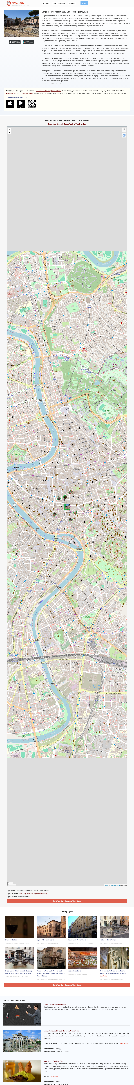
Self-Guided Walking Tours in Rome (48, 91)
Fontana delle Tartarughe (108, 940)
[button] (67, 506)
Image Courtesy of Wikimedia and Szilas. (47, 943)
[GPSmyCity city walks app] (18, 3)
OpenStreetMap (115, 885)
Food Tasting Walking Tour (53, 1061)
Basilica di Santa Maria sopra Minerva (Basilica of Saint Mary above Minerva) (113, 972)
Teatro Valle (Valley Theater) (78, 940)
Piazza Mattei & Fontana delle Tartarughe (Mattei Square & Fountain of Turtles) (19, 972)
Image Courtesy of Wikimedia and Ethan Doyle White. (51, 979)
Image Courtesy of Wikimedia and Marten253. (80, 943)
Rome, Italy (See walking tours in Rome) (32, 893)
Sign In (84, 3)
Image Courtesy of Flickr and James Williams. (17, 943)
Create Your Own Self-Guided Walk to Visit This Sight (67, 124)
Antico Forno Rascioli (75, 971)
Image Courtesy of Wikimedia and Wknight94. (112, 979)
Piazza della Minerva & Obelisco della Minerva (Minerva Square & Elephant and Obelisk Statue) (51, 973)
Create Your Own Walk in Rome (55, 1004)
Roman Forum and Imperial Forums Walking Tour (61, 1031)
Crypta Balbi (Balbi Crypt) (45, 940)
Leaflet (106, 885)
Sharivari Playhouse (11, 940)
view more (124, 1043)
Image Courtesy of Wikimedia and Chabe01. (111, 943)
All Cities (46, 3)
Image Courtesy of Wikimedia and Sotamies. (53, 84)
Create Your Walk (59, 3)
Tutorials (72, 3)
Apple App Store (11, 93)
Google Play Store (26, 93)
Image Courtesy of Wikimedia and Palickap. (17, 977)
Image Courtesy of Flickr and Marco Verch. (79, 974)
